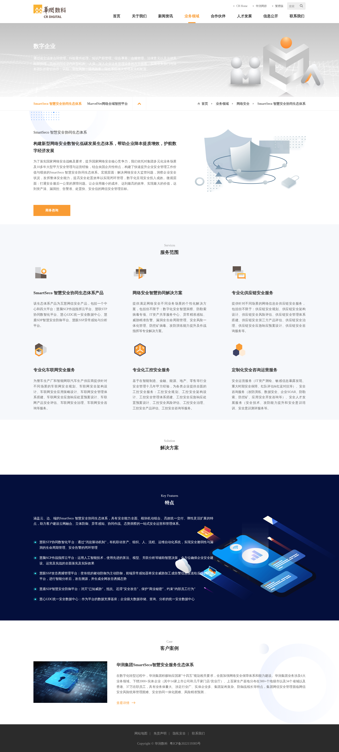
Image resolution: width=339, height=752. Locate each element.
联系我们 (297, 16)
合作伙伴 (218, 16)
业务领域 (191, 16)
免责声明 (160, 733)
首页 (116, 16)
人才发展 (244, 16)
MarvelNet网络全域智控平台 (107, 103)
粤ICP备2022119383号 (185, 743)
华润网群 (261, 6)
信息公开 (270, 16)
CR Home (241, 6)
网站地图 (140, 733)
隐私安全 (179, 733)
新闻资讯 (165, 16)
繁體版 (279, 6)
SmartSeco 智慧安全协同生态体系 (57, 103)
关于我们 (139, 16)
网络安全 (243, 103)
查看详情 (122, 703)
